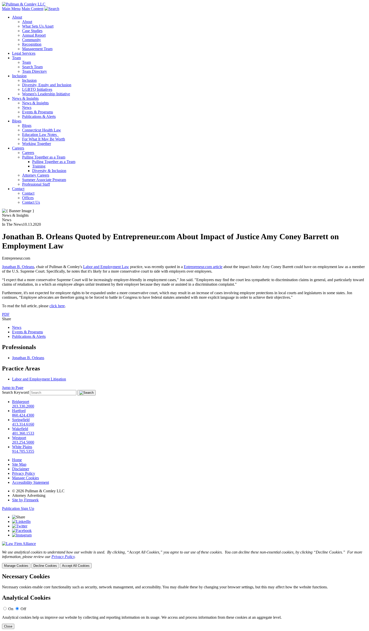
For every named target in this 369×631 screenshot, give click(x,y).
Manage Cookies (25, 478)
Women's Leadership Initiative (46, 94)
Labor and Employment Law (106, 267)
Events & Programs (37, 112)
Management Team (37, 49)
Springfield (21, 420)
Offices (28, 198)
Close (8, 626)
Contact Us (31, 202)
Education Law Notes (40, 134)
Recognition (31, 44)
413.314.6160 (23, 424)
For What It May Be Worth (43, 139)
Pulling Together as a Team (43, 157)
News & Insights (25, 98)
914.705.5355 (23, 451)
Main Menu (11, 9)
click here (57, 306)
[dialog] (184, 559)
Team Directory (34, 71)
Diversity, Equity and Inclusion (46, 85)
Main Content (32, 9)
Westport (19, 438)
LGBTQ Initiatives (37, 89)
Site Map (19, 464)
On (10, 609)
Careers (18, 148)
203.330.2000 (23, 406)
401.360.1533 (23, 433)
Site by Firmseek (25, 500)
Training (38, 166)
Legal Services (23, 53)
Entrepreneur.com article (203, 267)
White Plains (22, 447)
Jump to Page (12, 387)
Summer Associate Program (44, 180)
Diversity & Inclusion (49, 171)
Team (16, 58)
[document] (184, 601)
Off (23, 609)
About (17, 17)
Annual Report (34, 35)
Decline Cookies (45, 566)
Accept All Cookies (76, 566)
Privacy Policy (23, 473)
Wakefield (20, 429)
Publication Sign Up (18, 508)
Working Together (36, 143)
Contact (18, 189)
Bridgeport (20, 402)
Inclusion (19, 76)
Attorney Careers (35, 175)
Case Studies (32, 31)
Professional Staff (36, 184)
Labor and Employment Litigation (39, 379)
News (26, 107)
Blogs (16, 121)
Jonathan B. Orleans (18, 267)
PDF (6, 314)
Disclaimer (20, 469)
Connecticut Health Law (41, 130)
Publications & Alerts (39, 116)
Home (17, 460)
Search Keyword (15, 392)
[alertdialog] (184, 601)
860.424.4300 (23, 415)
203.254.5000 (23, 442)
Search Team (32, 67)
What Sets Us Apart (37, 26)
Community (31, 40)
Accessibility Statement (30, 482)
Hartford (19, 411)
